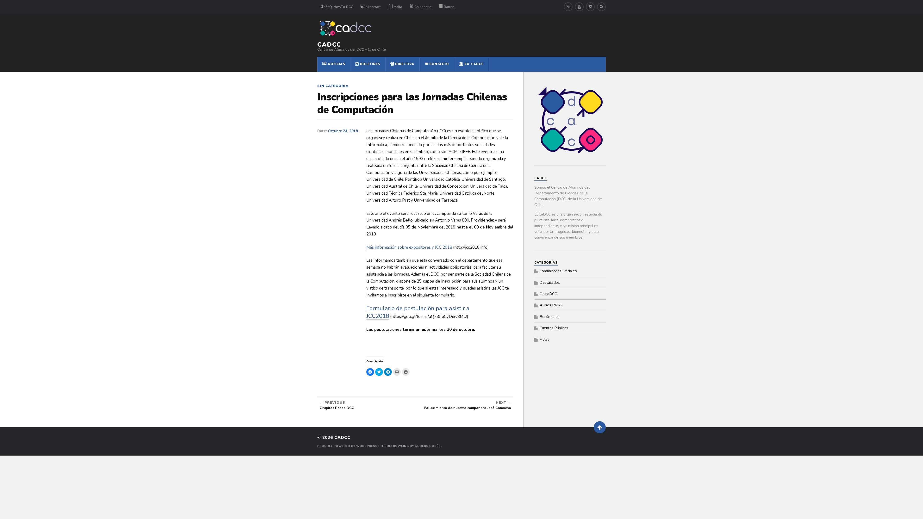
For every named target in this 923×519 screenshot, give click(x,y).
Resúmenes (550, 316)
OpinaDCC (548, 294)
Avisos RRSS (551, 305)
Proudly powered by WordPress (347, 446)
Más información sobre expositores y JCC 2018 (409, 247)
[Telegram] (568, 6)
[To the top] (600, 427)
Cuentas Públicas (554, 328)
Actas (544, 339)
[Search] (601, 6)
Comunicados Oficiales (558, 271)
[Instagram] (590, 6)
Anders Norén (428, 446)
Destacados (550, 282)
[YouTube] (579, 6)
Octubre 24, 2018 (343, 131)
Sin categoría (333, 85)
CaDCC (329, 44)
